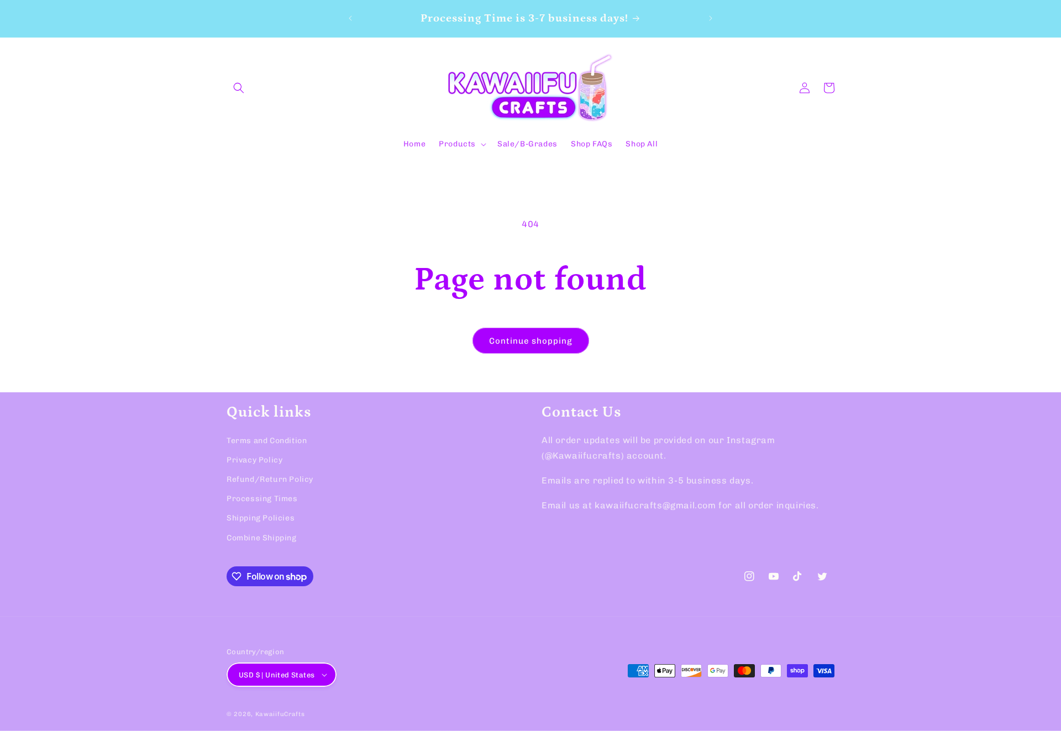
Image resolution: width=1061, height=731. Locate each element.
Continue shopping (530, 341)
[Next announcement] (710, 18)
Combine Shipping (262, 538)
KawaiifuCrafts (280, 714)
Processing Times (262, 498)
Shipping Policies (261, 518)
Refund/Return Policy (270, 479)
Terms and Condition (267, 440)
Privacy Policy (254, 460)
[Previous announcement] (350, 18)
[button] (239, 88)
